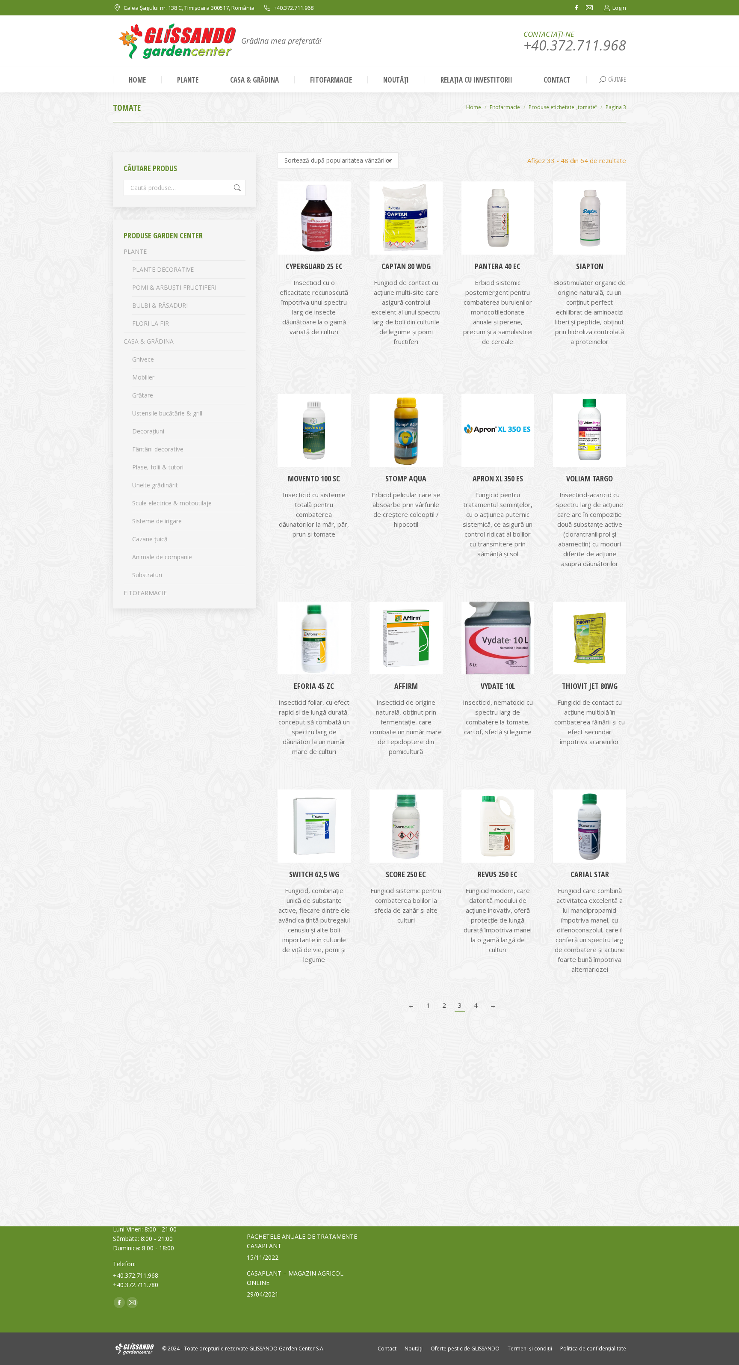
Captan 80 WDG (406, 266)
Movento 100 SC (314, 478)
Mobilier (143, 377)
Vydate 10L (498, 686)
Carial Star (590, 874)
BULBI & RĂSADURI (160, 305)
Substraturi (147, 575)
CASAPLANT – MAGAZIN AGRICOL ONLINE (295, 1278)
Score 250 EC (406, 874)
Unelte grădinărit (155, 485)
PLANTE (135, 251)
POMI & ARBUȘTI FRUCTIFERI (174, 287)
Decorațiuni (148, 431)
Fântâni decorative (157, 449)
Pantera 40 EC (497, 266)
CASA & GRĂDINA (149, 341)
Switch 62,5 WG (314, 874)
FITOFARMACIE (145, 593)
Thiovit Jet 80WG (590, 686)
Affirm (406, 686)
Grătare (142, 395)
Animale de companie (162, 557)
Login (619, 8)
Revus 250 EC (497, 874)
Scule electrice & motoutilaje (172, 503)
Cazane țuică (150, 539)
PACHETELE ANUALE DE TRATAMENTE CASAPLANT (302, 1241)
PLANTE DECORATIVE (163, 269)
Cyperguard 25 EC (314, 266)
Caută (236, 188)
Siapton (589, 266)
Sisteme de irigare (157, 521)
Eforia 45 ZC (314, 686)
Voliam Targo (589, 478)
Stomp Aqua (405, 478)
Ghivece (143, 359)
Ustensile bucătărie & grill (167, 413)
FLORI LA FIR (150, 323)
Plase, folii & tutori (157, 467)
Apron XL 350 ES (498, 478)
